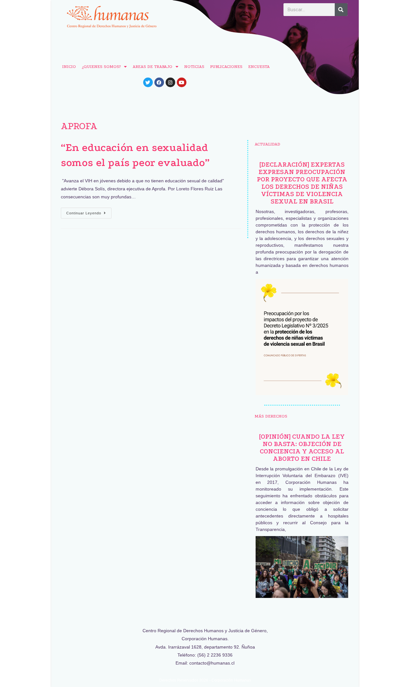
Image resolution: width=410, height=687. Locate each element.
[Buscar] (341, 9)
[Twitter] (148, 82)
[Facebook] (159, 82)
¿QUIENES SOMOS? (101, 66)
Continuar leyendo (88, 211)
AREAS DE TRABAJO (152, 66)
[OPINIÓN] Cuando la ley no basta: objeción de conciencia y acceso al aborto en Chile (302, 447)
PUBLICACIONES (226, 66)
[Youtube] (181, 82)
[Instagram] (170, 82)
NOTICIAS (194, 66)
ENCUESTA (259, 66)
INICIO (69, 66)
